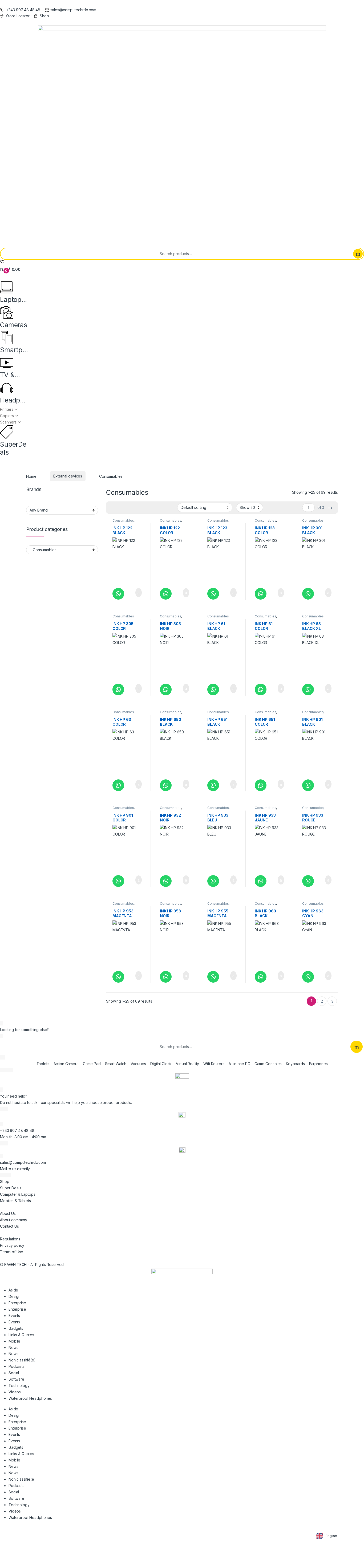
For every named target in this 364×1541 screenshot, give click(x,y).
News (13, 1347)
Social (14, 1372)
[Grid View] (113, 507)
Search (358, 254)
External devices (67, 476)
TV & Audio (8, 375)
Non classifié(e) (22, 1360)
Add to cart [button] (138, 592)
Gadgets (16, 1328)
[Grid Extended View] (121, 507)
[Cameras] (6, 312)
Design (15, 1296)
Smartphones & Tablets (13, 350)
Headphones (14, 400)
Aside (13, 1290)
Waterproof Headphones (30, 1398)
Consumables (123, 520)
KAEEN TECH (15, 1264)
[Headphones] (6, 387)
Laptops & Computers (14, 300)
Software (16, 1379)
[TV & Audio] (6, 362)
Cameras (13, 325)
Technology (19, 1385)
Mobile (14, 1341)
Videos (15, 1392)
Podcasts (17, 1366)
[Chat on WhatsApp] (118, 594)
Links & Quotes (21, 1334)
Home (31, 476)
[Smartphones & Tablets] (6, 337)
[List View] (129, 507)
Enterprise (17, 1303)
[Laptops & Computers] (6, 287)
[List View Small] (136, 507)
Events (14, 1315)
